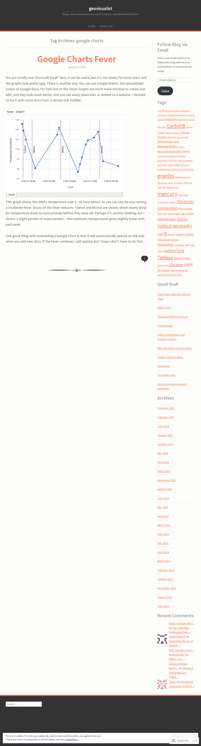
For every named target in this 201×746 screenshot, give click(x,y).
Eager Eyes (164, 307)
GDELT (177, 165)
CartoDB (176, 125)
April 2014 (163, 552)
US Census (163, 270)
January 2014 (165, 579)
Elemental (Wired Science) (172, 316)
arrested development (176, 115)
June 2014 (163, 534)
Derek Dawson (177, 636)
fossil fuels (162, 165)
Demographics (167, 146)
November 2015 (166, 480)
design (181, 147)
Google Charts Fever (76, 59)
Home (92, 26)
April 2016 (163, 462)
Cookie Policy (71, 739)
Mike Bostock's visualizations (174, 348)
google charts (176, 169)
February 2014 (165, 570)
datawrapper (183, 137)
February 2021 (165, 417)
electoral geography (169, 151)
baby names (183, 119)
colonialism (172, 137)
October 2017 (165, 444)
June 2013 (163, 606)
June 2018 (163, 426)
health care (162, 183)
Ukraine (176, 264)
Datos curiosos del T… (182, 623)
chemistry (176, 133)
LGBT (164, 187)
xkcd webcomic (166, 375)
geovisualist (100, 8)
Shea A (173, 681)
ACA (159, 110)
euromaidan (162, 160)
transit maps (163, 265)
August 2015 (164, 489)
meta (180, 195)
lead (159, 187)
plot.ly (182, 219)
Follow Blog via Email (172, 47)
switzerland (174, 250)
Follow (165, 91)
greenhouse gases (182, 177)
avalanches (170, 119)
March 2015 (164, 525)
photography (166, 219)
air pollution (184, 110)
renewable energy (168, 239)
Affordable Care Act (170, 110)
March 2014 (164, 561)
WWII (179, 275)
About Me (106, 26)
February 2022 (165, 408)
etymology (180, 156)
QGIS (160, 234)
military (173, 202)
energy (186, 151)
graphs (165, 175)
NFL (165, 213)
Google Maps (188, 169)
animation (161, 115)
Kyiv (190, 183)
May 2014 (162, 543)
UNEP (188, 264)
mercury (167, 193)
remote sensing (184, 234)
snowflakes (180, 245)
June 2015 (163, 498)
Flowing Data (164, 325)
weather (174, 270)
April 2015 (163, 516)
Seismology (165, 244)
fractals (170, 165)
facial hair (173, 160)
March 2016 (164, 471)
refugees (171, 234)
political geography (174, 225)
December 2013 (166, 588)
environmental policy (166, 156)
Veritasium (163, 366)
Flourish (181, 160)
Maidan (170, 187)
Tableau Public (182, 258)
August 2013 (164, 597)
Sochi (187, 245)
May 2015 (162, 507)
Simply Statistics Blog (170, 357)
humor (171, 183)
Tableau (165, 257)
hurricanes (179, 183)
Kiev (186, 183)
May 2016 (162, 453)
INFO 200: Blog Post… (181, 650)
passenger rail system (181, 213)
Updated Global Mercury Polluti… (181, 672)
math (176, 187)
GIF (181, 165)
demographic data (168, 141)
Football (189, 160)
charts (168, 133)
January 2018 (165, 435)
